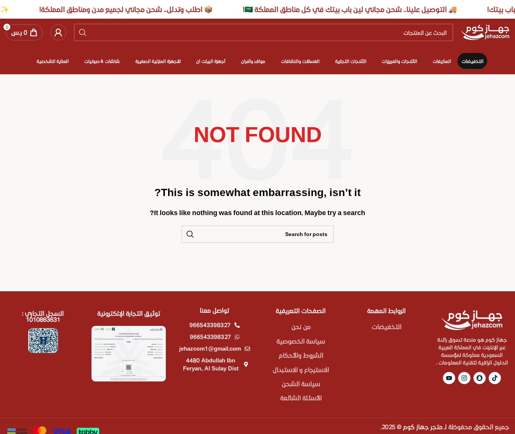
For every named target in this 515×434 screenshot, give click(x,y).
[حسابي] (58, 32)
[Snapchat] (479, 378)
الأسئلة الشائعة (301, 397)
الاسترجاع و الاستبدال (301, 369)
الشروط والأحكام (301, 355)
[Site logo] (485, 31)
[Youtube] (449, 378)
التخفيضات (386, 326)
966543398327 (210, 324)
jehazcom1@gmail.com (210, 348)
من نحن (301, 326)
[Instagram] (464, 378)
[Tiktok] (495, 378)
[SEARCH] (82, 32)
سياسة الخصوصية (300, 341)
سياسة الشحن (301, 383)
